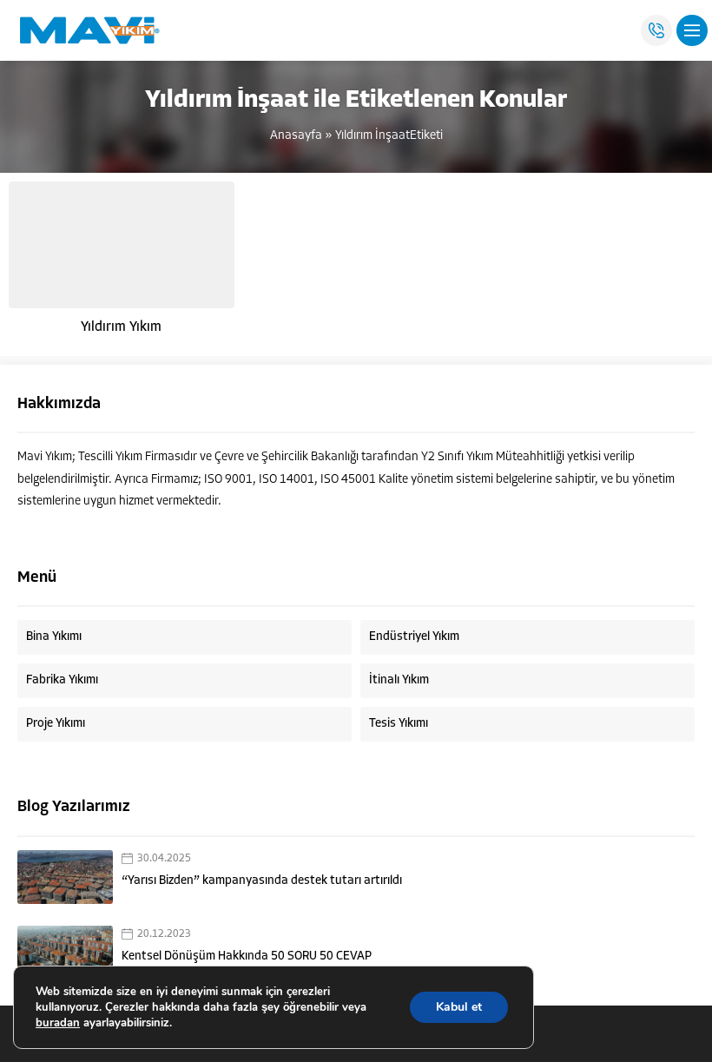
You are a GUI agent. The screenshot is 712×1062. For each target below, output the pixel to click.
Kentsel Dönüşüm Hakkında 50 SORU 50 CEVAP (247, 956)
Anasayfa (296, 135)
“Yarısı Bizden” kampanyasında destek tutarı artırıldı (262, 880)
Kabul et (459, 1007)
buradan (58, 1023)
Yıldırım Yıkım (121, 327)
